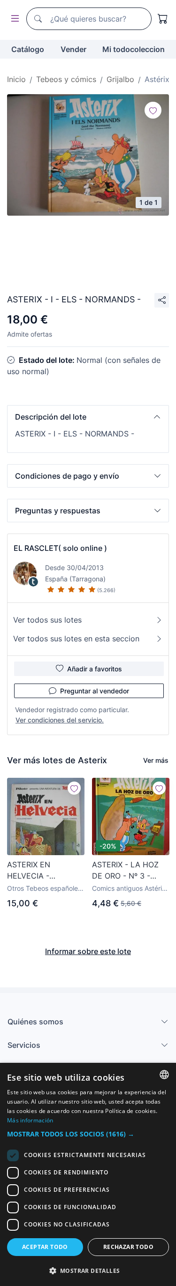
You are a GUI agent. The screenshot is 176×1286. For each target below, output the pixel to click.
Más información (30, 1120)
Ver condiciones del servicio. (59, 720)
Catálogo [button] (27, 49)
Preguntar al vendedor (94, 691)
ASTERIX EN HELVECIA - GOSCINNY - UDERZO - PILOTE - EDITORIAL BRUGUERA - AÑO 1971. (42, 870)
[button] (88, 416)
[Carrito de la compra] (162, 19)
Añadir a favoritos (94, 669)
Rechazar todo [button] (128, 1247)
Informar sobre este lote (88, 951)
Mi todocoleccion (133, 49)
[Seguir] (153, 110)
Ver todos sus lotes (47, 619)
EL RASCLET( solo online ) (60, 548)
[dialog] (88, 1174)
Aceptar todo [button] (45, 1247)
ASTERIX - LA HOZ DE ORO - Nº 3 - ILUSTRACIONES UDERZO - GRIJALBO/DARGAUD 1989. (130, 870)
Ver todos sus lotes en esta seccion (76, 638)
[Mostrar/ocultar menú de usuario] (13, 19)
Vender (73, 49)
